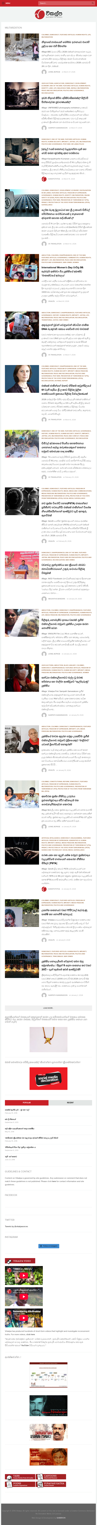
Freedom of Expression (76, 193)
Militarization (47, 37)
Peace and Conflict (71, 436)
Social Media (68, 498)
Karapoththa (54, 179)
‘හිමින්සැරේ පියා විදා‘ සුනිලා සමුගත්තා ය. (20, 1147)
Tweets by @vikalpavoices (16, 1226)
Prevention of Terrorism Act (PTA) (75, 200)
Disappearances (65, 255)
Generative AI (74, 840)
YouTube (25, 1345)
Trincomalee (58, 956)
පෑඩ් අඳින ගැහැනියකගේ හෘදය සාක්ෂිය (19, 1129)
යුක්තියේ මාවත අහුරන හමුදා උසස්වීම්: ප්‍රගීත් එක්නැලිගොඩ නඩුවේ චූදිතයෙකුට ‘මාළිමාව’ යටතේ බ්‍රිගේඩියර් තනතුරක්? (65, 740)
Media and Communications (80, 491)
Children (55, 255)
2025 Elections (47, 83)
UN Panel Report (61, 381)
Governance (47, 195)
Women (76, 262)
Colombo (45, 35)
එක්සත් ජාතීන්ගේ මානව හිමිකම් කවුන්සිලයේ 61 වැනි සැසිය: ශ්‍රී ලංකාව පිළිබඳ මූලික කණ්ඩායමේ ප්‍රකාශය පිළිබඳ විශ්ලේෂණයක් (66, 389)
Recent (70, 1103)
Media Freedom (81, 371)
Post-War (66, 144)
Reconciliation (48, 93)
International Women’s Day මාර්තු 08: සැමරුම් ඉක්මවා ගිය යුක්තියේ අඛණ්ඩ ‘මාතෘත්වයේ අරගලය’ (63, 271)
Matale (74, 88)
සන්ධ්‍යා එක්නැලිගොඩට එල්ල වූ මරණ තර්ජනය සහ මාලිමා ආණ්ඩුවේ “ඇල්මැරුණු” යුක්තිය (65, 681)
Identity (45, 88)
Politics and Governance (73, 90)
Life (89, 35)
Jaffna (72, 142)
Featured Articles (67, 35)
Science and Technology (52, 850)
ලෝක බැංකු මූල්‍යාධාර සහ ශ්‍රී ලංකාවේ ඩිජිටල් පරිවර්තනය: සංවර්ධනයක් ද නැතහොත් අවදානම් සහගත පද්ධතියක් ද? (66, 214)
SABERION (61, 1518)
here (54, 1181)
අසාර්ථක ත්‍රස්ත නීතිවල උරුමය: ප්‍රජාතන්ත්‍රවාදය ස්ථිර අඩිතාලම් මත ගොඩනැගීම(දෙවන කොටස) (60, 800)
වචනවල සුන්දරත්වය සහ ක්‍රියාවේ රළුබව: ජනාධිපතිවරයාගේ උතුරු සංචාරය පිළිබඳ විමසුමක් (64, 569)
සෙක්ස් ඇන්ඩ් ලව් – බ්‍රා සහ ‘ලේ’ (17, 1110)
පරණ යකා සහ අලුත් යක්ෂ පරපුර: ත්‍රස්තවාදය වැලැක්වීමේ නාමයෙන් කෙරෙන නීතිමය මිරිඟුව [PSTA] (66, 859)
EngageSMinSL (76, 838)
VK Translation (54, 244)
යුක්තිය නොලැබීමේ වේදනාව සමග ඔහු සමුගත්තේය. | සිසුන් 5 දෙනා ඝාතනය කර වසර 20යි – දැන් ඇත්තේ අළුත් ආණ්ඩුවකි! (66, 965)
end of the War (56, 86)
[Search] (92, 3)
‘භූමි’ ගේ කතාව (11, 1157)
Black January (70, 665)
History (56, 315)
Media (66, 491)
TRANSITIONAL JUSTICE (50, 320)
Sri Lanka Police (77, 144)
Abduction (46, 255)
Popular (27, 1103)
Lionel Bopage (54, 72)
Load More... (48, 1008)
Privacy (45, 202)
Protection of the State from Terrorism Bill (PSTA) (69, 202)
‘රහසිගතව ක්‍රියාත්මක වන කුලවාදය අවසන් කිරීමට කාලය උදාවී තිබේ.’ (32, 1138)
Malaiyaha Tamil (63, 88)
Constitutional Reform (59, 782)
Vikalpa (51, 301)
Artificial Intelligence (51, 838)
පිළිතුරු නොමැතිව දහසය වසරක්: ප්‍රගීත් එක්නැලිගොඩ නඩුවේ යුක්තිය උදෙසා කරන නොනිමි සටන (65, 624)
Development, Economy (69, 190)
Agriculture (59, 83)
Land (51, 88)
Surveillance (47, 205)
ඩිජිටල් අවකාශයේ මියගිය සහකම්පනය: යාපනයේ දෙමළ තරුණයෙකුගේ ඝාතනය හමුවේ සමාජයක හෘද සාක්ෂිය (64, 447)
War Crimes (67, 262)
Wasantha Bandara (56, 599)
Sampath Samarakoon (57, 128)
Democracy (54, 35)
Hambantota (73, 258)
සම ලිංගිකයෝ (10, 1119)
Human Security (54, 142)
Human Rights (81, 35)
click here (30, 1334)
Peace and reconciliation (52, 90)
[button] (22, 47)
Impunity (65, 142)
